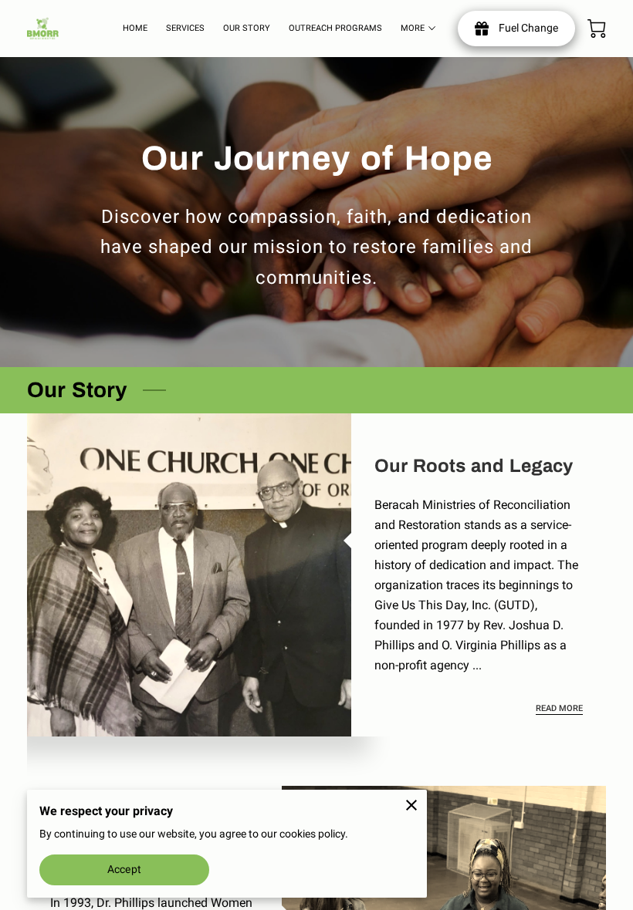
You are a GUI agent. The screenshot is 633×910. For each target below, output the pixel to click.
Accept (124, 869)
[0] (596, 28)
